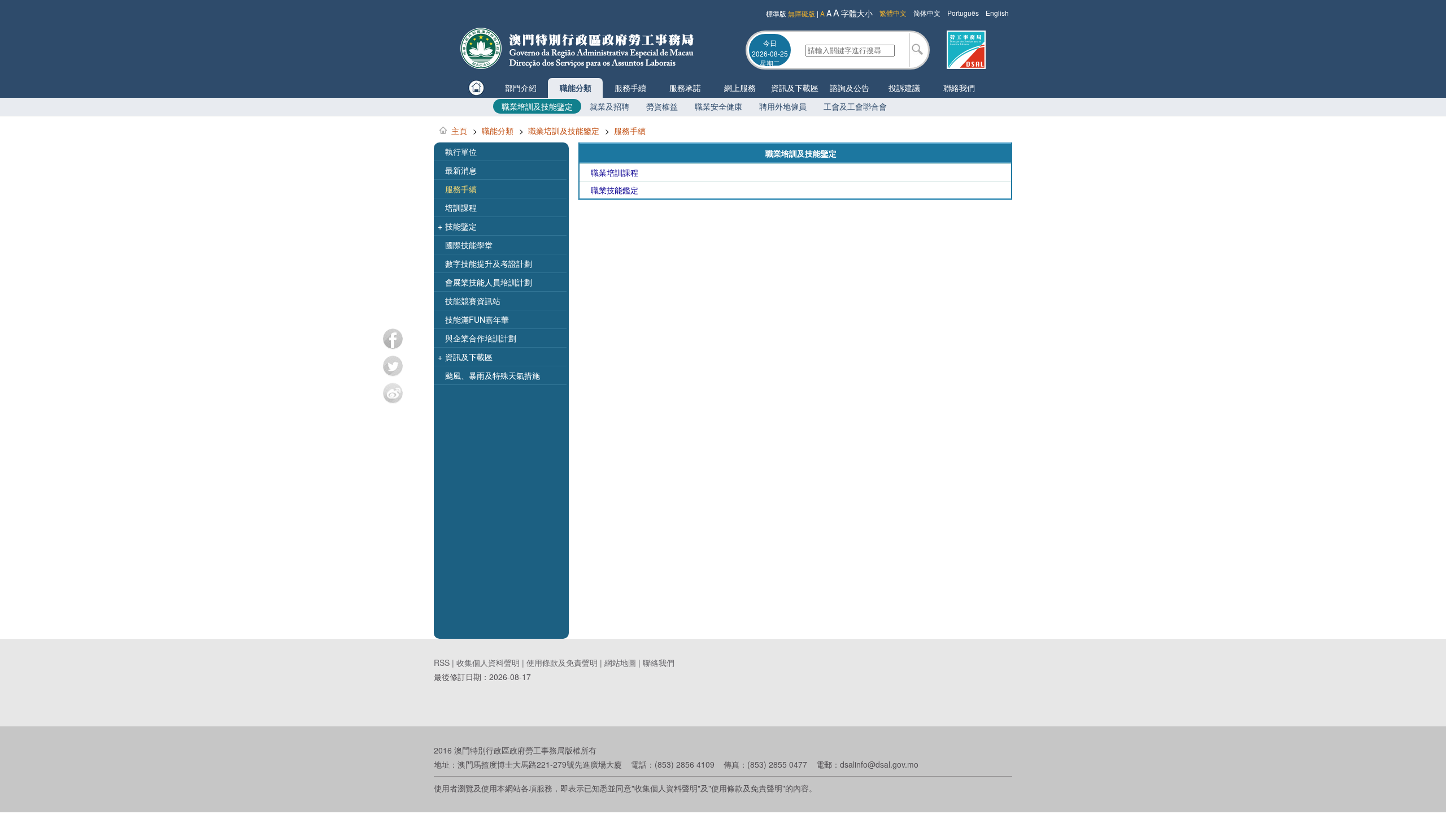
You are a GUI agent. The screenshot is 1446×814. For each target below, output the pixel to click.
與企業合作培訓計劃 (480, 338)
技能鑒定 (457, 226)
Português (963, 13)
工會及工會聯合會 (855, 106)
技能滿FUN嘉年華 (477, 319)
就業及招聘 (609, 106)
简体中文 (926, 13)
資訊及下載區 (794, 87)
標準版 (776, 13)
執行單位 (461, 151)
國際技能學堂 (469, 244)
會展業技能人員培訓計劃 (488, 282)
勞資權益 (662, 106)
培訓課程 (461, 207)
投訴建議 (904, 87)
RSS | (445, 662)
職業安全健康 (718, 106)
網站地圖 (620, 662)
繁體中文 (893, 13)
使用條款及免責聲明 (562, 662)
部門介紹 (521, 87)
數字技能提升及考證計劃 (488, 263)
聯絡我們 (959, 87)
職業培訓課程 (614, 172)
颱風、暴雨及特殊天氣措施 (492, 375)
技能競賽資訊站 (472, 300)
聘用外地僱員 (783, 106)
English (997, 13)
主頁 (459, 130)
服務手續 (630, 87)
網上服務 (740, 87)
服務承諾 (685, 87)
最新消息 (461, 170)
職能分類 (575, 87)
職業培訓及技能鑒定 (537, 106)
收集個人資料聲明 (488, 662)
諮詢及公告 (849, 87)
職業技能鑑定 (614, 190)
